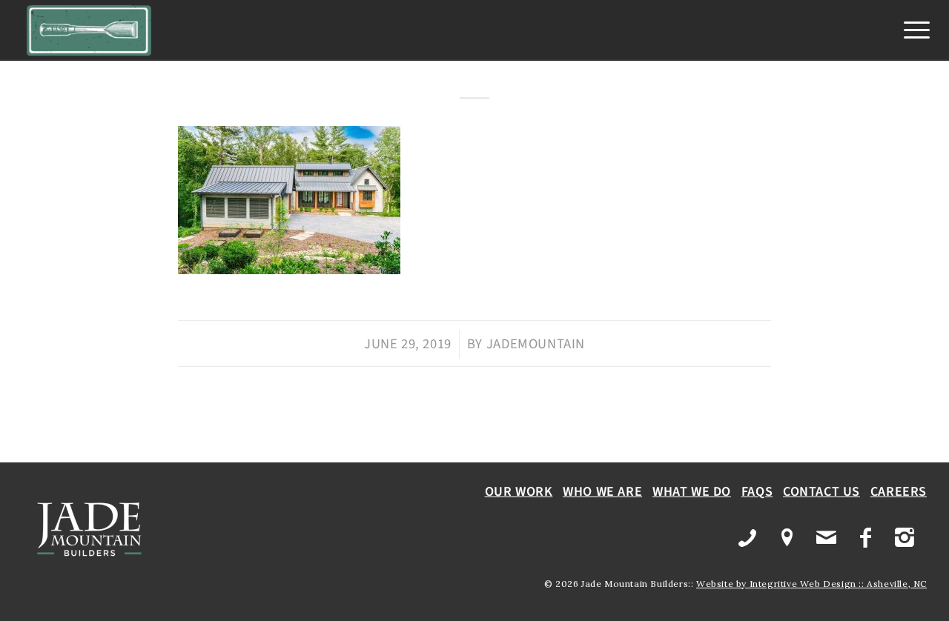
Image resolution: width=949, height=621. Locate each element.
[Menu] (912, 30)
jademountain (535, 343)
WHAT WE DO (691, 491)
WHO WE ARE (602, 491)
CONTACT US (821, 491)
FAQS (757, 491)
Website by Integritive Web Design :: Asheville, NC (811, 583)
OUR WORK (519, 491)
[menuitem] (912, 30)
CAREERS (898, 491)
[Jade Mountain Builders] (89, 30)
